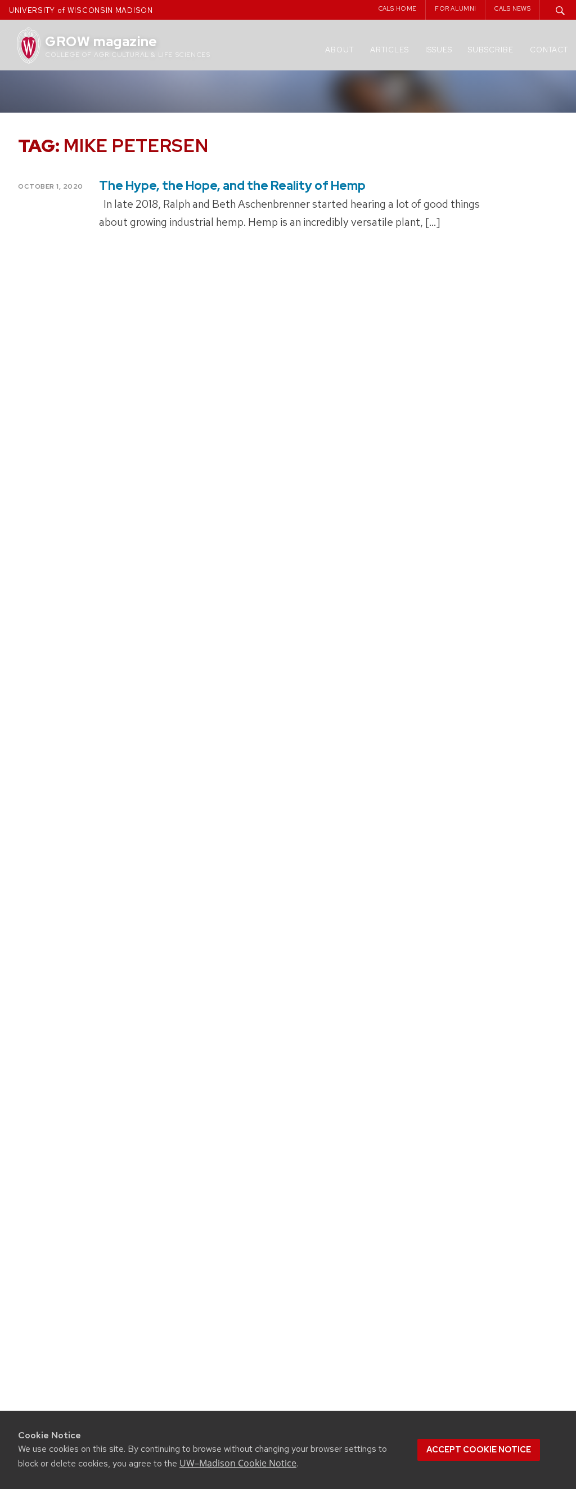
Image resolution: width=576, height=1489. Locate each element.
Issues (438, 50)
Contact (549, 50)
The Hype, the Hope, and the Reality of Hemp (232, 185)
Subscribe (491, 50)
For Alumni (455, 8)
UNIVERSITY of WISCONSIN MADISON (81, 10)
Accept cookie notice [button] (478, 1449)
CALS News (512, 8)
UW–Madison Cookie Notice (237, 1463)
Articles (389, 50)
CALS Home (398, 8)
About (339, 50)
